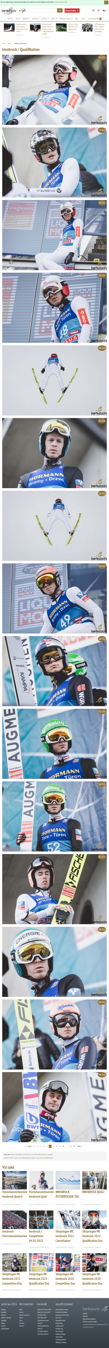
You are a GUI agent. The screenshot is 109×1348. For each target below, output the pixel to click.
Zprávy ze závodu (6, 1318)
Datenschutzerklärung (89, 1319)
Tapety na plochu (24, 1315)
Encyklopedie (5, 1329)
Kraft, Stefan (59, 1323)
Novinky (3, 1309)
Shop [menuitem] (83, 18)
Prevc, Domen (59, 1331)
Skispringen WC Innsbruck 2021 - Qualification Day (39, 1278)
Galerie (9, 43)
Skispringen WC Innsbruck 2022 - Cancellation (65, 1236)
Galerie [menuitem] (53, 18)
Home (3, 43)
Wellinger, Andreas (61, 1342)
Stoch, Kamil (59, 1337)
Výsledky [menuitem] (25, 18)
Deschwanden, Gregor (62, 1309)
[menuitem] (93, 10)
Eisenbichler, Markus (61, 1312)
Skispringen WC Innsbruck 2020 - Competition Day (65, 1278)
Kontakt (85, 1313)
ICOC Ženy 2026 (42, 1318)
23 (70, 1146)
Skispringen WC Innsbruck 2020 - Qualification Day (92, 1278)
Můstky (3, 1323)
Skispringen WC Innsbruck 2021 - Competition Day (12, 1278)
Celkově (3, 1315)
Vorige (29, 1146)
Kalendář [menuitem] (34, 18)
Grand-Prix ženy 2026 (43, 1312)
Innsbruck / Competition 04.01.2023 (36, 1236)
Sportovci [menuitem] (44, 18)
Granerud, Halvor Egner (62, 1315)
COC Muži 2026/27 (42, 1331)
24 (74, 1146)
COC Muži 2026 (41, 1315)
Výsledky (3, 1312)
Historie (3, 1326)
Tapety (21, 1318)
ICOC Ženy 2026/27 (43, 1334)
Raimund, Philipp (60, 1334)
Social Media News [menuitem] (94, 19)
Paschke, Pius (59, 1329)
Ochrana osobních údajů (60, 2)
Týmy (20, 1320)
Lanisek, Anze (59, 1326)
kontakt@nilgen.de (48, 1158)
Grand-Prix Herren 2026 (44, 1309)
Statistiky (3, 1320)
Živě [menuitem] (17, 18)
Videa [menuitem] (76, 18)
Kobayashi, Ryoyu (60, 1320)
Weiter (79, 1146)
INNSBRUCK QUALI (93, 1192)
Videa (20, 1309)
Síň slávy (21, 1323)
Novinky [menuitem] (10, 18)
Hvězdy (21, 1326)
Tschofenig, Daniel (61, 1339)
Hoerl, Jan (58, 1318)
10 (63, 1146)
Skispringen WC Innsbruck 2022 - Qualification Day (92, 1236)
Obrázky (85, 1316)
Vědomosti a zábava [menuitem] (65, 18)
